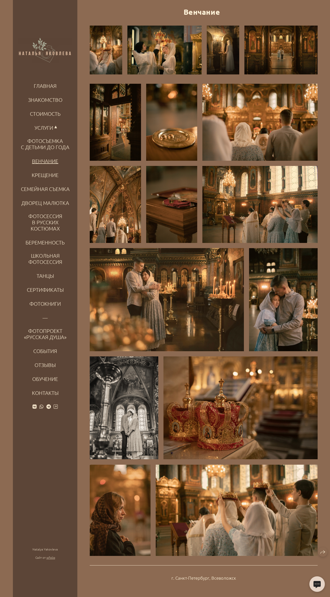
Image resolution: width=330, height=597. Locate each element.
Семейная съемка (45, 189)
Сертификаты (45, 290)
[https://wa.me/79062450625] (41, 406)
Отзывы (45, 365)
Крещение (45, 175)
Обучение (45, 379)
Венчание (45, 161)
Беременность (45, 242)
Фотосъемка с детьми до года (45, 144)
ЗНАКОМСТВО (45, 100)
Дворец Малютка (45, 203)
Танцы (45, 276)
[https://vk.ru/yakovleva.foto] (34, 406)
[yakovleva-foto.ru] (45, 51)
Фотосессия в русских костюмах (45, 222)
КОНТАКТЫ (45, 393)
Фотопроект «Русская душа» (45, 334)
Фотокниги (45, 304)
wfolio (50, 557)
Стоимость (45, 114)
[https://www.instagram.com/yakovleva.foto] (56, 406)
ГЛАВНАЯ (45, 86)
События (45, 351)
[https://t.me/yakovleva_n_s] (48, 406)
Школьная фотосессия (45, 258)
